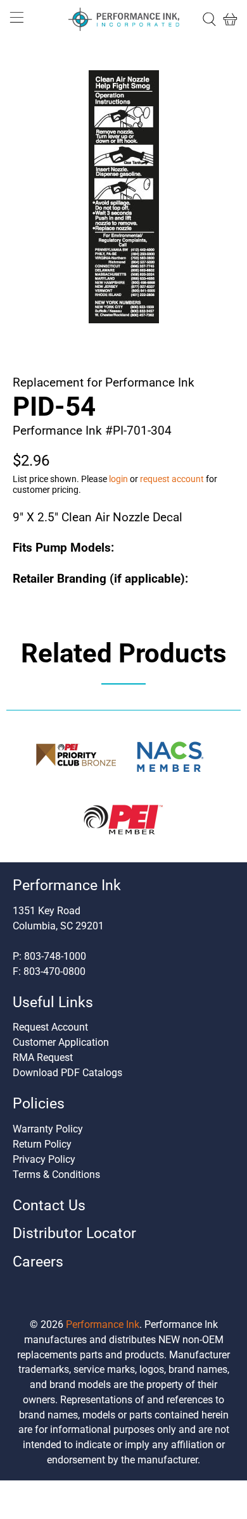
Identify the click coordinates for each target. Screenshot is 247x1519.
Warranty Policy (48, 1129)
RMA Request (43, 1057)
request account (172, 479)
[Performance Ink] (124, 20)
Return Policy (42, 1144)
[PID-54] (124, 196)
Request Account (50, 1027)
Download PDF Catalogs (67, 1073)
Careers (38, 1261)
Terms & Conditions (56, 1175)
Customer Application (61, 1042)
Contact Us (49, 1205)
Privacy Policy (44, 1159)
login (118, 479)
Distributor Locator (74, 1233)
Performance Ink (102, 1324)
